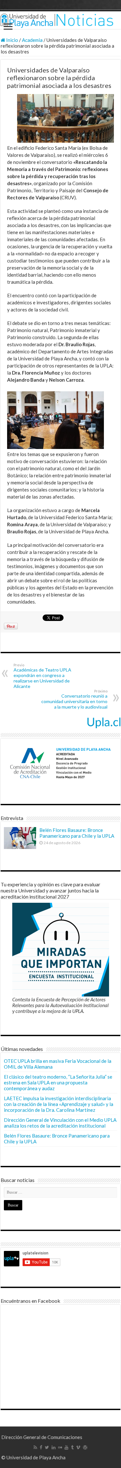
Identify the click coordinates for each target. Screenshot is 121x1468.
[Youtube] (66, 1447)
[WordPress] (85, 1447)
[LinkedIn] (53, 1447)
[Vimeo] (78, 1447)
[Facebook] (41, 1447)
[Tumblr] (72, 1447)
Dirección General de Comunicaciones (41, 1437)
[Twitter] (47, 1447)
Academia (32, 40)
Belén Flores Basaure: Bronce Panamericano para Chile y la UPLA (76, 833)
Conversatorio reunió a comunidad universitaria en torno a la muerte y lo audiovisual (74, 699)
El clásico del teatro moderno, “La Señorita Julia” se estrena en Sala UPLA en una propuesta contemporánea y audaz (58, 1082)
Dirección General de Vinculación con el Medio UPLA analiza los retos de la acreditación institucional (60, 1123)
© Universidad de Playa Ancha (33, 1457)
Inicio (11, 40)
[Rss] (35, 1447)
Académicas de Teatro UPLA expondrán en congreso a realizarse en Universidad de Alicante (42, 676)
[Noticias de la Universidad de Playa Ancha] (60, 20)
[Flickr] (60, 1447)
